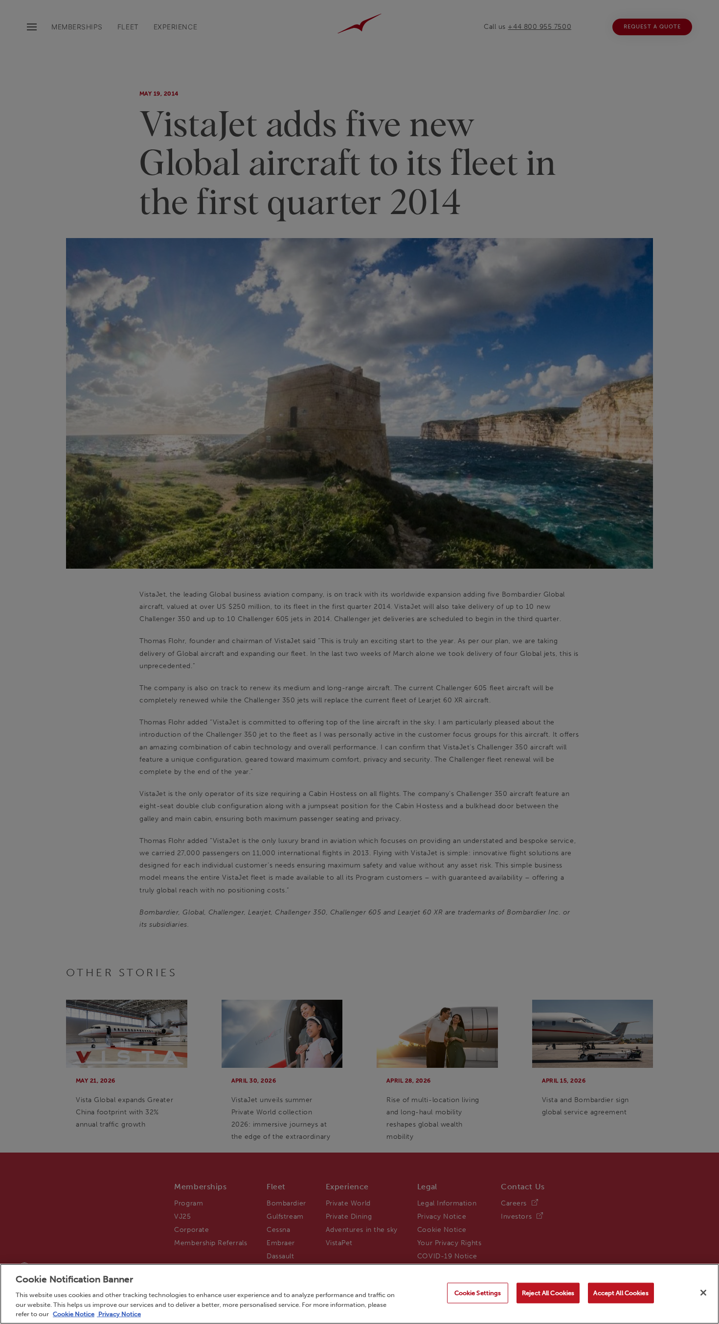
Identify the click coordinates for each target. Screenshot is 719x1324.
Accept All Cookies (620, 1293)
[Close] (703, 1292)
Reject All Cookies (548, 1293)
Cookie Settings (477, 1293)
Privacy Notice (119, 1314)
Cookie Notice (73, 1314)
